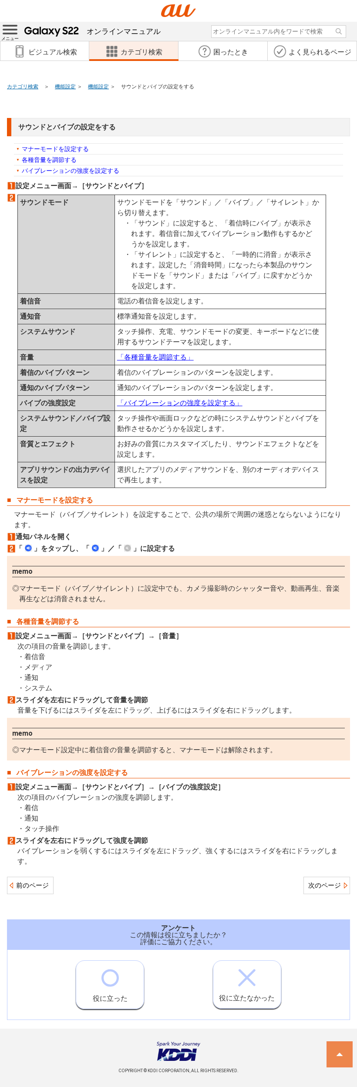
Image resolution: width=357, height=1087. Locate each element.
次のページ (324, 885)
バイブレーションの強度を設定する (70, 170)
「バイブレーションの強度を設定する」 (179, 403)
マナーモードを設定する (55, 148)
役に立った (110, 998)
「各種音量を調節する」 (155, 357)
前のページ (32, 885)
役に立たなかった (247, 998)
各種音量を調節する (49, 159)
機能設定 (65, 87)
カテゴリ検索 (22, 87)
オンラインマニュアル (124, 31)
